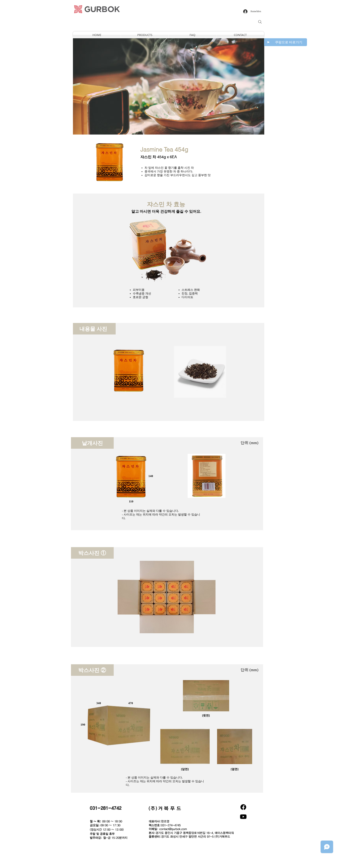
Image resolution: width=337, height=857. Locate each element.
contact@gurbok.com (173, 828)
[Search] (260, 22)
